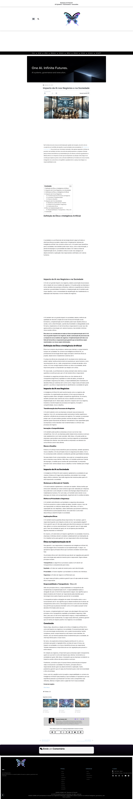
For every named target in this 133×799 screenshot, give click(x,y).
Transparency (89, 777)
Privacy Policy (89, 775)
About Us (88, 773)
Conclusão (48, 211)
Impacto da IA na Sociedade (54, 201)
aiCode (39, 53)
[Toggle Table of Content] (69, 186)
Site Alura (47, 687)
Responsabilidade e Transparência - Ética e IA (59, 209)
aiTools (46, 53)
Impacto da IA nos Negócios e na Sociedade (58, 190)
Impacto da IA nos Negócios (54, 194)
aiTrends (83, 53)
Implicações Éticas (53, 206)
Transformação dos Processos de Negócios (59, 195)
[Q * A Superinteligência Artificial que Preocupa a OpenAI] (66, 703)
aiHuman (76, 53)
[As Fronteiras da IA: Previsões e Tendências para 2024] (50, 703)
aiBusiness (53, 53)
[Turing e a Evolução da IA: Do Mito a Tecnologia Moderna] (82, 703)
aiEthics (68, 53)
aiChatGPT (98, 53)
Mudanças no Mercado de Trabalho (57, 202)
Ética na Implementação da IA (54, 208)
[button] (33, 19)
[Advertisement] (66, 41)
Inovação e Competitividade (55, 197)
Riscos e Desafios (52, 199)
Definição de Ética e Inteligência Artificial (57, 188)
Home (33, 53)
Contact (88, 779)
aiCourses (90, 53)
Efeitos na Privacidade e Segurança (57, 204)
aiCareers (61, 53)
